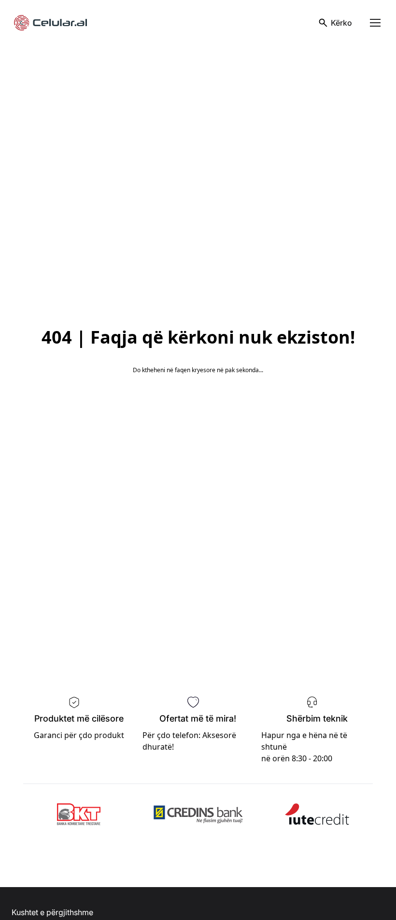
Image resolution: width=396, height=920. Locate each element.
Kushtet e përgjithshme (52, 912)
